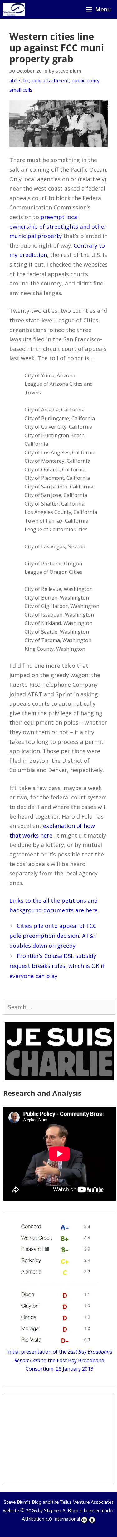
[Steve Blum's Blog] (14, 9)
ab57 (15, 80)
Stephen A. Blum (61, 1511)
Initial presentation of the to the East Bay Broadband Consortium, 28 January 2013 (59, 1360)
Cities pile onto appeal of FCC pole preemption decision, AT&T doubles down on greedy (53, 936)
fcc (26, 80)
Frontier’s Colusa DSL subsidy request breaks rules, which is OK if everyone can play (57, 966)
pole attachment (50, 80)
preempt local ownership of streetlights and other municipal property (57, 226)
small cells (20, 90)
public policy (85, 80)
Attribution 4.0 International (51, 1519)
